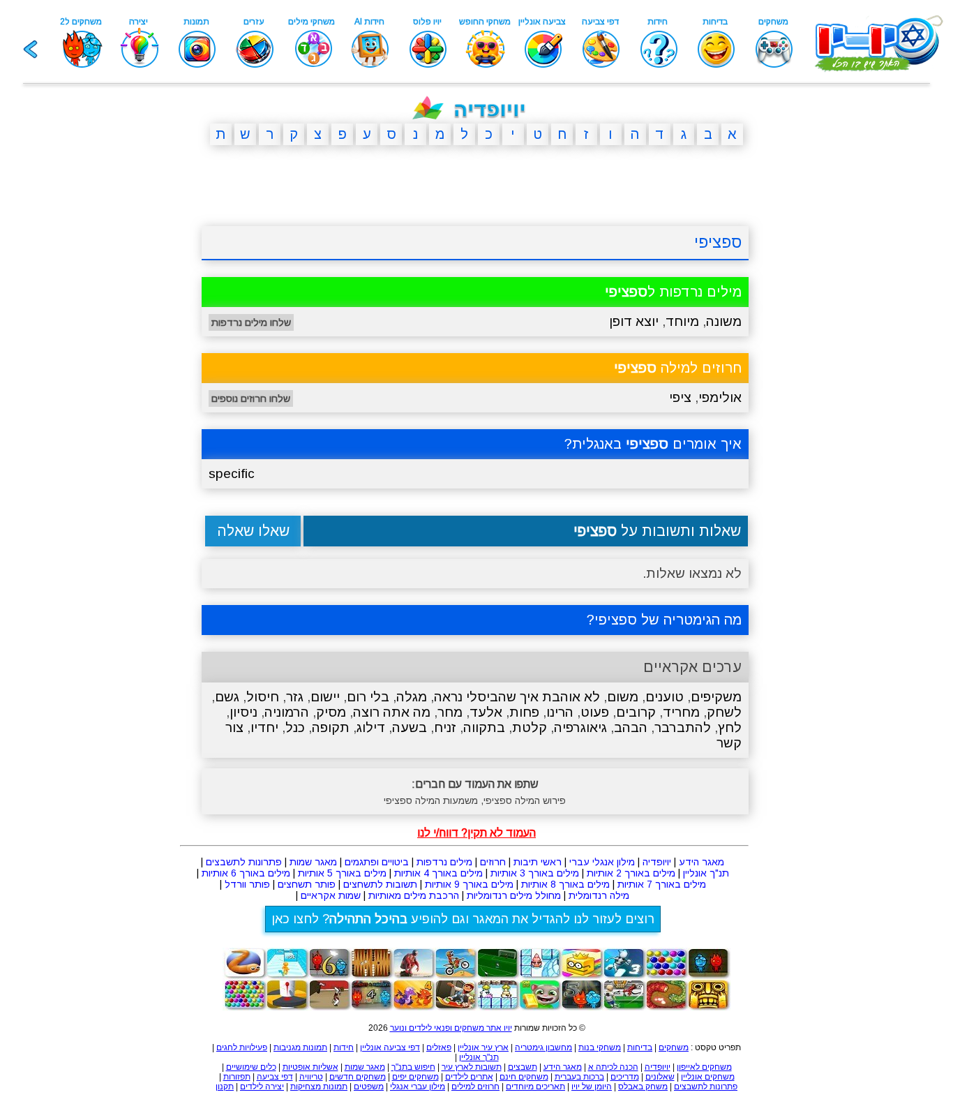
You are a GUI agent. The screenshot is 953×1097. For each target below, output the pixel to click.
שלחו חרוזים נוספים (250, 398)
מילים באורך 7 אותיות (661, 884)
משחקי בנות (599, 1047)
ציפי (680, 397)
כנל (295, 727)
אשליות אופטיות (310, 1067)
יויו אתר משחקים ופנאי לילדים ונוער (451, 1028)
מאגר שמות (313, 861)
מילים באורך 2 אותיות (631, 873)
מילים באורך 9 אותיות (469, 884)
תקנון (225, 1086)
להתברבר (682, 727)
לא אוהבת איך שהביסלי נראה (517, 696)
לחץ (730, 727)
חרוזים (493, 861)
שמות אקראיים (331, 895)
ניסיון (243, 712)
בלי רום (368, 696)
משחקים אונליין (708, 1077)
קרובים (636, 712)
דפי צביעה (275, 1077)
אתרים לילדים (469, 1077)
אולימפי (720, 397)
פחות (524, 712)
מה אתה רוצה (391, 712)
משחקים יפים (415, 1077)
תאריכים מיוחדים (535, 1086)
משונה (724, 321)
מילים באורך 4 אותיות (438, 873)
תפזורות (236, 1077)
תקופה (331, 727)
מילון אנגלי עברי (602, 861)
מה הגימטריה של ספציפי (668, 619)
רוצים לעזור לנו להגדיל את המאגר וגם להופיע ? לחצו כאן (462, 919)
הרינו (559, 712)
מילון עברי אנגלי (417, 1086)
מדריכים (624, 1077)
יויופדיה (657, 861)
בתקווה (484, 727)
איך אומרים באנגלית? (653, 444)
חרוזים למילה (678, 367)
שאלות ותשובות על (657, 531)
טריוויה (311, 1077)
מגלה (411, 696)
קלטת (529, 727)
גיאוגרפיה (580, 727)
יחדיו (264, 727)
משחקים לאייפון (704, 1067)
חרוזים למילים (475, 1086)
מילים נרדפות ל (673, 291)
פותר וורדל (247, 884)
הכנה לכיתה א (613, 1067)
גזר (294, 696)
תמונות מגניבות (300, 1047)
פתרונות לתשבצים (244, 861)
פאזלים (438, 1047)
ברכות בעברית (579, 1077)
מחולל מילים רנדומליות (514, 895)
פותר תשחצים (307, 884)
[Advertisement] (134, 372)
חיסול (262, 696)
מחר (450, 712)
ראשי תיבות (537, 861)
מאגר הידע (701, 861)
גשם (227, 696)
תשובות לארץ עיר (472, 1067)
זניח (445, 727)
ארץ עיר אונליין (483, 1047)
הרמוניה (286, 712)
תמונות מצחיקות (318, 1086)
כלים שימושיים (251, 1067)
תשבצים (522, 1067)
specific (232, 473)
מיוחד (682, 321)
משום (622, 696)
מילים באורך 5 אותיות (342, 873)
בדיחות (639, 1047)
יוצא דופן (634, 321)
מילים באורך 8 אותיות (565, 884)
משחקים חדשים (357, 1077)
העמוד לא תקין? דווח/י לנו (476, 833)
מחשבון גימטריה (543, 1047)
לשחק (724, 712)
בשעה (409, 727)
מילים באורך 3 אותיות (534, 873)
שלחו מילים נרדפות (251, 322)
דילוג (371, 727)
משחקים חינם (524, 1077)
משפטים (369, 1086)
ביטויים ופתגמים (377, 861)
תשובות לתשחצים (380, 884)
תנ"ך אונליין (706, 873)
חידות (343, 1047)
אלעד (486, 712)
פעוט (594, 712)
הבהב (630, 727)
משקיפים (716, 696)
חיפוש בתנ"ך (413, 1067)
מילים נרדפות (444, 861)
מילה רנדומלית (599, 895)
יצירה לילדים (262, 1086)
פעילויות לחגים (241, 1047)
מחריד (681, 712)
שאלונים (660, 1077)
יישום (325, 696)
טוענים (664, 696)
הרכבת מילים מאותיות (413, 895)
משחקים (674, 1047)
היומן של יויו (591, 1086)
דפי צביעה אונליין (390, 1047)
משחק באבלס (643, 1086)
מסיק (331, 712)
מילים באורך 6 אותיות (246, 873)
